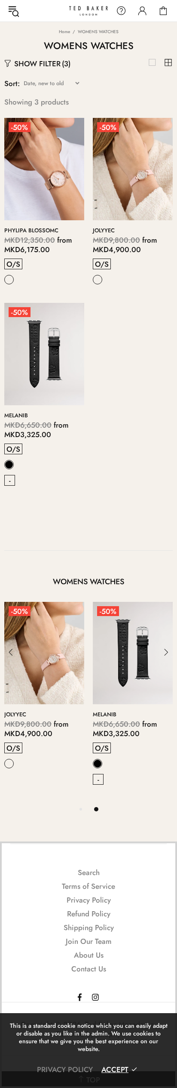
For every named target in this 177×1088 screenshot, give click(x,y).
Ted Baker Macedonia (88, 10)
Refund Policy (88, 913)
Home (64, 31)
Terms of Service (88, 886)
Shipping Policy (89, 927)
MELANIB (16, 415)
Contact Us (88, 969)
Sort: (12, 83)
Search (89, 872)
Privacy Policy (89, 900)
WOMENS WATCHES (88, 581)
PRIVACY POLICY (65, 1069)
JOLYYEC (104, 230)
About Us (89, 955)
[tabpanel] (132, 703)
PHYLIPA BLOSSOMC (31, 230)
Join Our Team (89, 941)
